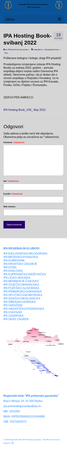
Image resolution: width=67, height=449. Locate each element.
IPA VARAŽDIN (12, 305)
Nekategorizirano (52, 49)
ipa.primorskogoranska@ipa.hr (22, 406)
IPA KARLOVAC (13, 270)
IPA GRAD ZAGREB (16, 319)
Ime (11, 181)
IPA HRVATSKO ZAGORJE (20, 263)
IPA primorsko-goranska (18, 49)
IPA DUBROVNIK (14, 260)
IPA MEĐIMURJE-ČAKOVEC (21, 281)
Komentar (13, 142)
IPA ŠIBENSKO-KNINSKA (19, 301)
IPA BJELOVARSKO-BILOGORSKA (25, 253)
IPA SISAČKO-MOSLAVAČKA (21, 298)
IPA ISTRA (9, 267)
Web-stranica (9, 207)
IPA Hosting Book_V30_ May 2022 (24, 109)
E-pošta (13, 194)
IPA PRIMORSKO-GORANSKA (22, 291)
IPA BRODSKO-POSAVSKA (20, 257)
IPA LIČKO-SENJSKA (16, 277)
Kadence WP (8, 443)
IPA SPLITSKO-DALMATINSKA (22, 295)
